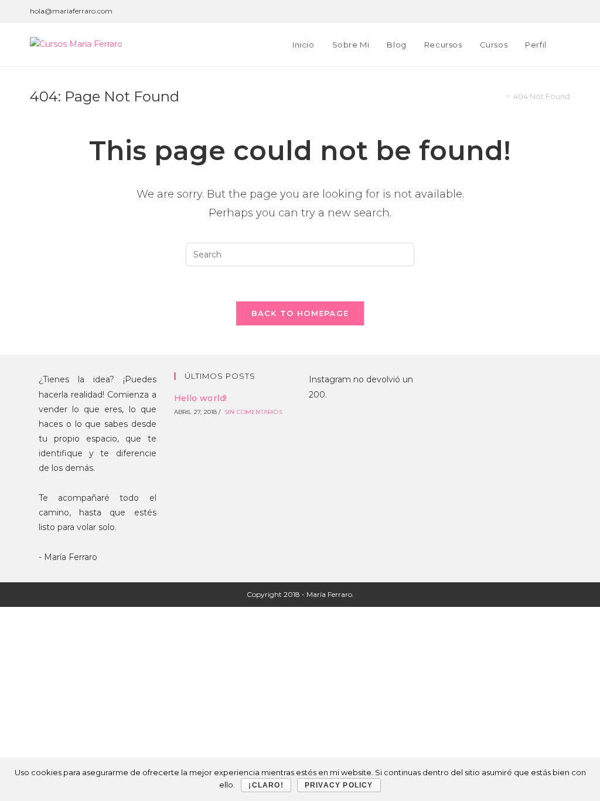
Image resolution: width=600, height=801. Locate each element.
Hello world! (200, 398)
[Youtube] (565, 11)
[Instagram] (540, 11)
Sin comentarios (253, 412)
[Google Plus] (513, 11)
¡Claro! (265, 785)
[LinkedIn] (553, 11)
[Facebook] (499, 11)
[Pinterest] (526, 11)
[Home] (499, 96)
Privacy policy (339, 785)
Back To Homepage (300, 313)
